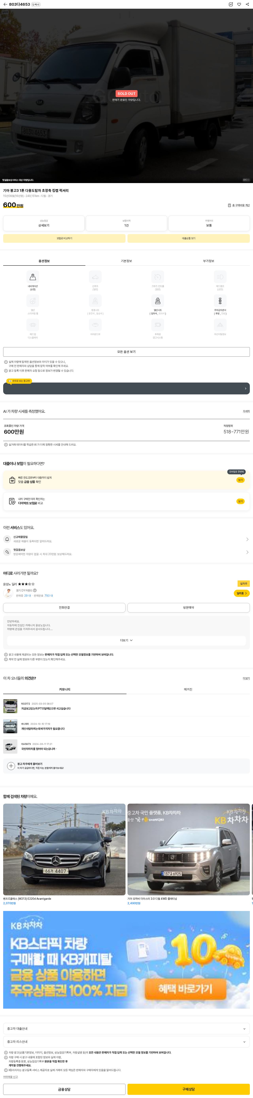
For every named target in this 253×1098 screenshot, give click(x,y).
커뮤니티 (64, 689)
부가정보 (208, 261)
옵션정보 (44, 261)
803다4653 (24, 4)
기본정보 (126, 261)
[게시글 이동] (126, 706)
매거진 (188, 689)
